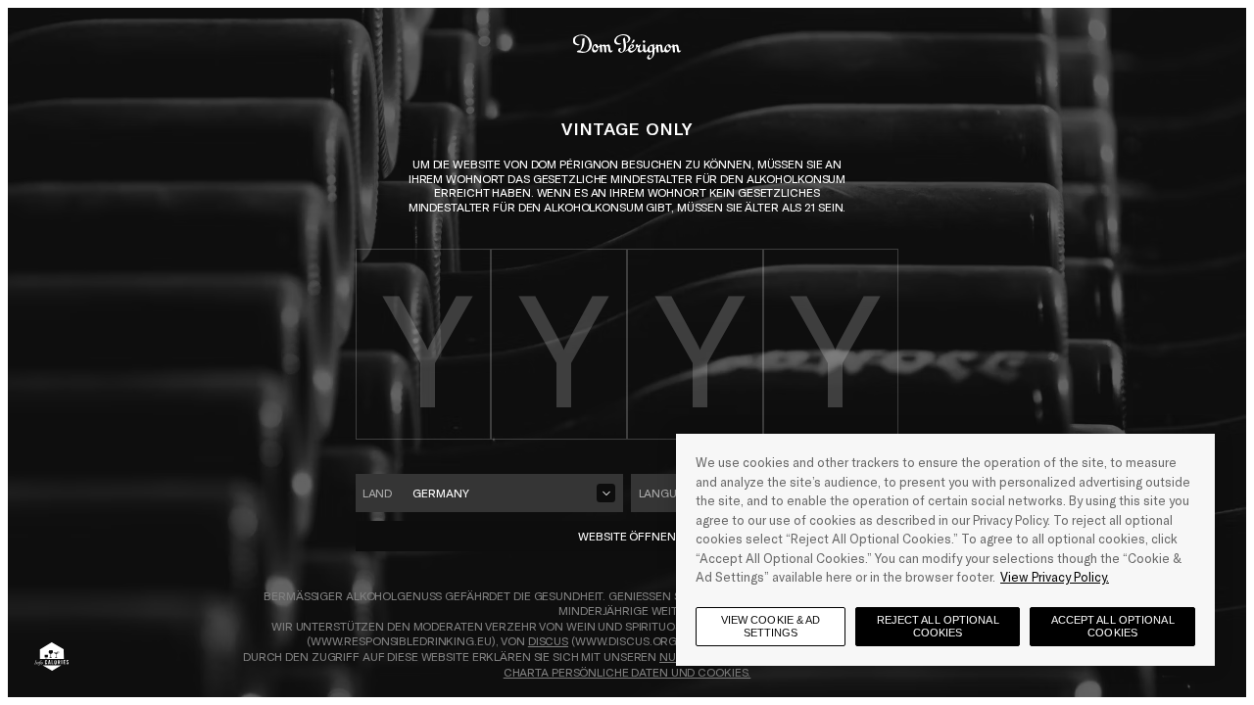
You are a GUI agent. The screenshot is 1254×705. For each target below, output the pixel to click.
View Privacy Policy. (1054, 577)
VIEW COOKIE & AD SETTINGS (771, 626)
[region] (945, 550)
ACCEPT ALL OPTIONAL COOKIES (1113, 626)
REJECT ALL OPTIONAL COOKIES (938, 626)
